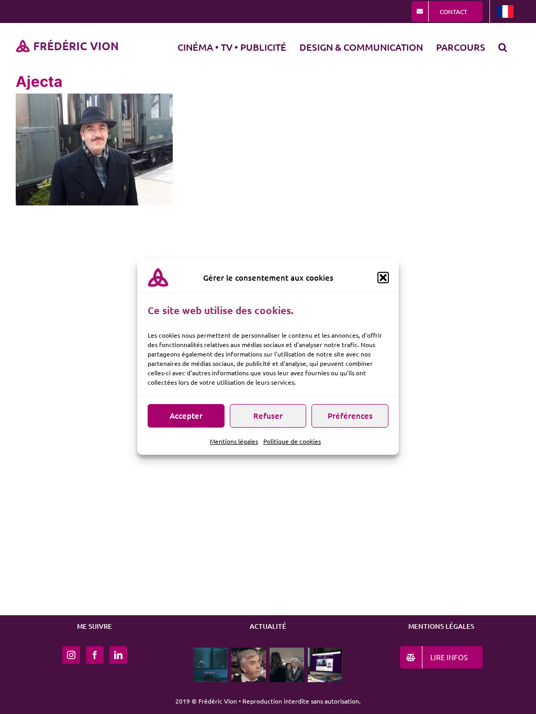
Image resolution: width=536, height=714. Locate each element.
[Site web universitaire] (325, 665)
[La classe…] (249, 665)
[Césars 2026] (287, 665)
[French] (505, 11)
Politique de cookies (292, 441)
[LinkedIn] (118, 655)
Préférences (350, 415)
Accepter (186, 415)
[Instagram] (71, 655)
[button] (383, 277)
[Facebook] (95, 655)
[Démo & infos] (211, 665)
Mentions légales (234, 441)
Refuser (268, 415)
